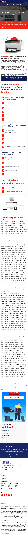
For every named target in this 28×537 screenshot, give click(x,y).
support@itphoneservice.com (12, 166)
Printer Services (20, 22)
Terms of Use (10, 502)
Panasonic (17, 486)
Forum (2, 473)
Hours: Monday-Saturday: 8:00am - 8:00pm (15, 146)
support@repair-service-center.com (13, 191)
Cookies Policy (22, 502)
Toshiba (10, 488)
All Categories (5, 433)
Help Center (3, 475)
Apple (2, 485)
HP (1, 486)
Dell (9, 486)
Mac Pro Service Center (7, 24)
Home (3, 22)
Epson (9, 490)
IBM (16, 490)
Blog (2, 472)
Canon (9, 483)
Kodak (16, 485)
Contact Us (3, 478)
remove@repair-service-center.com (14, 451)
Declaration (3, 503)
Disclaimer (16, 502)
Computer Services (10, 22)
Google (2, 488)
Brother (2, 490)
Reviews (3, 477)
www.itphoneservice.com (11, 170)
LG (15, 488)
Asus (9, 485)
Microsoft (3, 483)
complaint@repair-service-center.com (14, 446)
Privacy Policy (4, 502)
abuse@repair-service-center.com (14, 456)
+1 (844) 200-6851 (16, 4)
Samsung (17, 483)
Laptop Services (5, 440)
